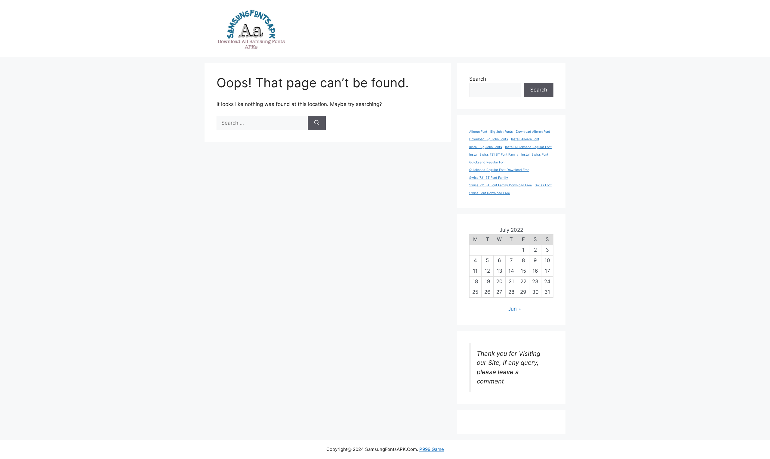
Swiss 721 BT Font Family (488, 178)
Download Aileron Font (533, 132)
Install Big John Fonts (485, 147)
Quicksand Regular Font (487, 162)
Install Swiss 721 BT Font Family (493, 155)
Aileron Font (478, 132)
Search (477, 79)
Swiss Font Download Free (489, 193)
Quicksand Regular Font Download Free (499, 170)
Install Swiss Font (534, 155)
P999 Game (431, 449)
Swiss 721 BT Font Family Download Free (500, 185)
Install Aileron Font (525, 139)
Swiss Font (543, 185)
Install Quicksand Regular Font (528, 147)
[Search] (317, 123)
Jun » (514, 309)
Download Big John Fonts (488, 139)
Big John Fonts (501, 132)
